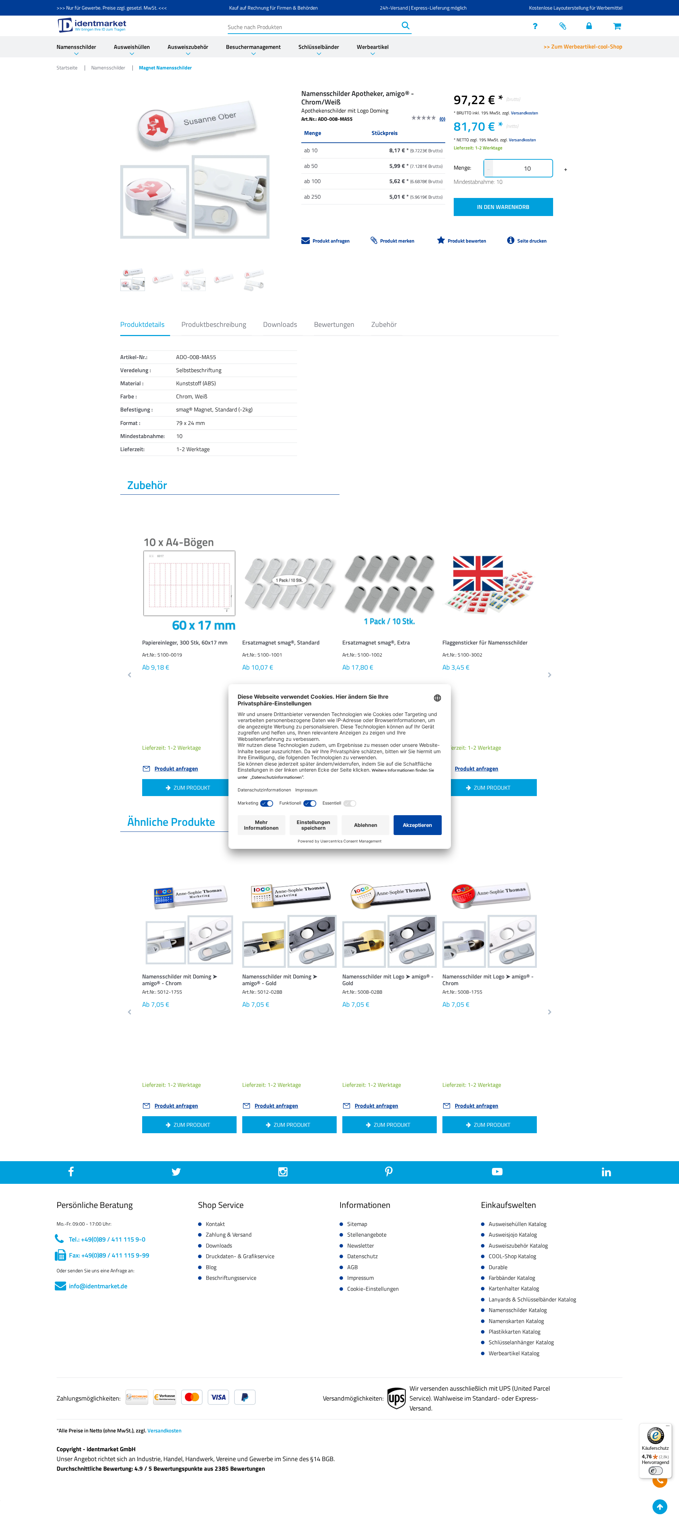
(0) (442, 119)
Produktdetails (142, 324)
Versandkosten (524, 112)
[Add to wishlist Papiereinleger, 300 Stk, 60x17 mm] (220, 551)
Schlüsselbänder (318, 46)
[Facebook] (71, 1173)
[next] (549, 675)
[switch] (656, 1470)
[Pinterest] (389, 1173)
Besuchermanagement (253, 46)
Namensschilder (76, 46)
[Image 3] (223, 278)
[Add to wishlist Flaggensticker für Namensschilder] (520, 551)
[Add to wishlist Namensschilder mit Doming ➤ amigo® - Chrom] (220, 888)
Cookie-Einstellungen (373, 1288)
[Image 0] (132, 278)
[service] (537, 25)
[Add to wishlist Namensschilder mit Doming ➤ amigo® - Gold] (320, 888)
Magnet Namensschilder (165, 67)
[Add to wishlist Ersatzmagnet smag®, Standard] (320, 551)
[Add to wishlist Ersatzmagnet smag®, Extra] (420, 551)
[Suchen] (406, 25)
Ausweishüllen (132, 46)
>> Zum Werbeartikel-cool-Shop (583, 46)
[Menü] (667, 1427)
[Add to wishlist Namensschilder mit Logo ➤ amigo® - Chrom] (520, 888)
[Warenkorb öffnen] (617, 25)
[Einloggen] (591, 25)
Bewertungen (334, 324)
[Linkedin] (606, 1173)
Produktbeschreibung (213, 324)
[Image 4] (254, 280)
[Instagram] (283, 1173)
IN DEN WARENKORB (503, 207)
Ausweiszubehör (188, 46)
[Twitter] (176, 1173)
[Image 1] (163, 278)
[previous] (130, 675)
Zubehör (384, 324)
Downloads (280, 324)
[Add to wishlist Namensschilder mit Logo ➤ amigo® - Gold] (420, 888)
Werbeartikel (373, 46)
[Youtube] (497, 1174)
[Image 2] (193, 278)
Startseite (68, 67)
